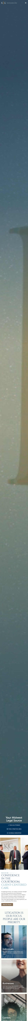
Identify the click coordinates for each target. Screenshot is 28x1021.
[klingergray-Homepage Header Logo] (10, 1)
